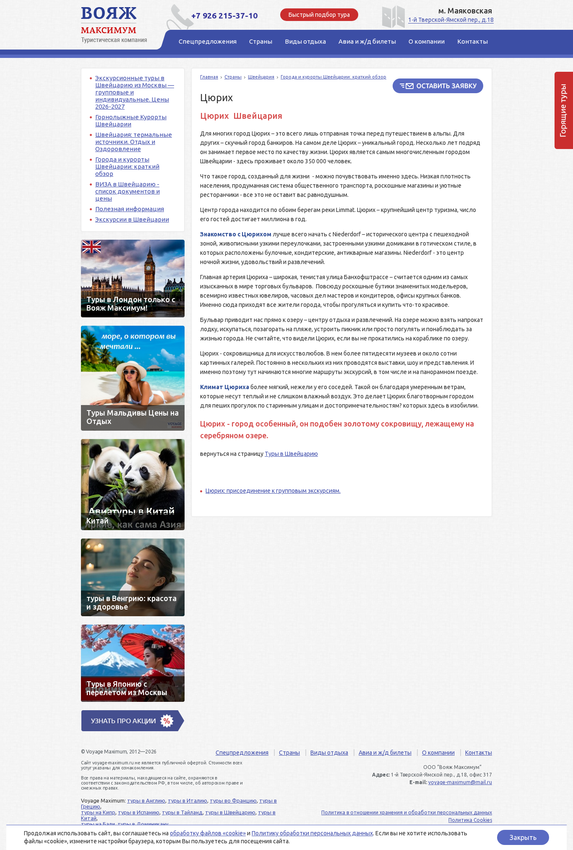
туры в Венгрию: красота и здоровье (133, 577)
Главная (209, 76)
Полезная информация (129, 208)
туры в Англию (146, 800)
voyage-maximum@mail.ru (460, 782)
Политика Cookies (470, 820)
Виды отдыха (329, 752)
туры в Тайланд (182, 812)
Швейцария (261, 76)
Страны (233, 76)
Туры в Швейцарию (291, 453)
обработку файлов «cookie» (208, 833)
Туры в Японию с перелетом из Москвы (133, 663)
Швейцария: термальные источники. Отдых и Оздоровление (133, 141)
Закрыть (523, 837)
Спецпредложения (242, 752)
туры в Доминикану (142, 824)
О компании (438, 752)
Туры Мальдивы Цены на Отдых (133, 378)
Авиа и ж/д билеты (385, 752)
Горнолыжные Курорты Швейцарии (131, 120)
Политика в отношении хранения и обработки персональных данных (406, 812)
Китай (133, 484)
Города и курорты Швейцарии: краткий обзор (127, 166)
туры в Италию (187, 800)
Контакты (478, 752)
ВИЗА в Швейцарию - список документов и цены (127, 191)
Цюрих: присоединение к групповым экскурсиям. (273, 490)
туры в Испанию (138, 812)
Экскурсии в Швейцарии (132, 219)
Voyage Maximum (118, 25)
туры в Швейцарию (230, 812)
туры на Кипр (98, 812)
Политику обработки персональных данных (312, 833)
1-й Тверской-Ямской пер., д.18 (451, 19)
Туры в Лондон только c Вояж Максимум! (133, 278)
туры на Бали (98, 824)
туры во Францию (233, 800)
